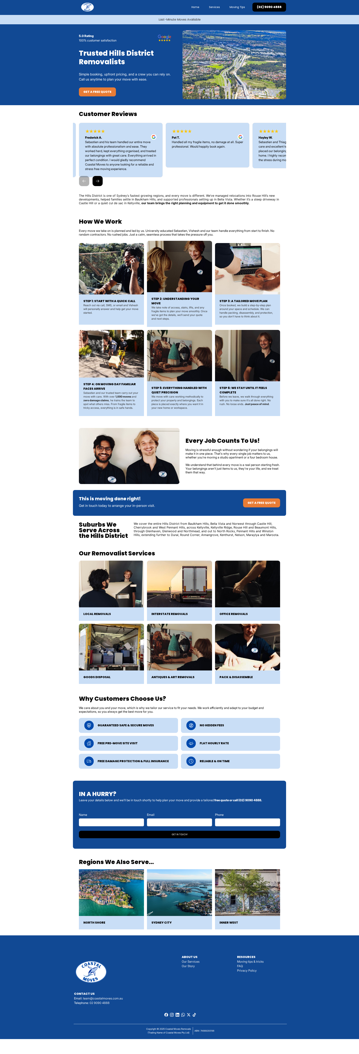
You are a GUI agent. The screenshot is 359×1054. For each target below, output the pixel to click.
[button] (84, 181)
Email (150, 815)
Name (83, 815)
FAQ (240, 966)
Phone (219, 815)
